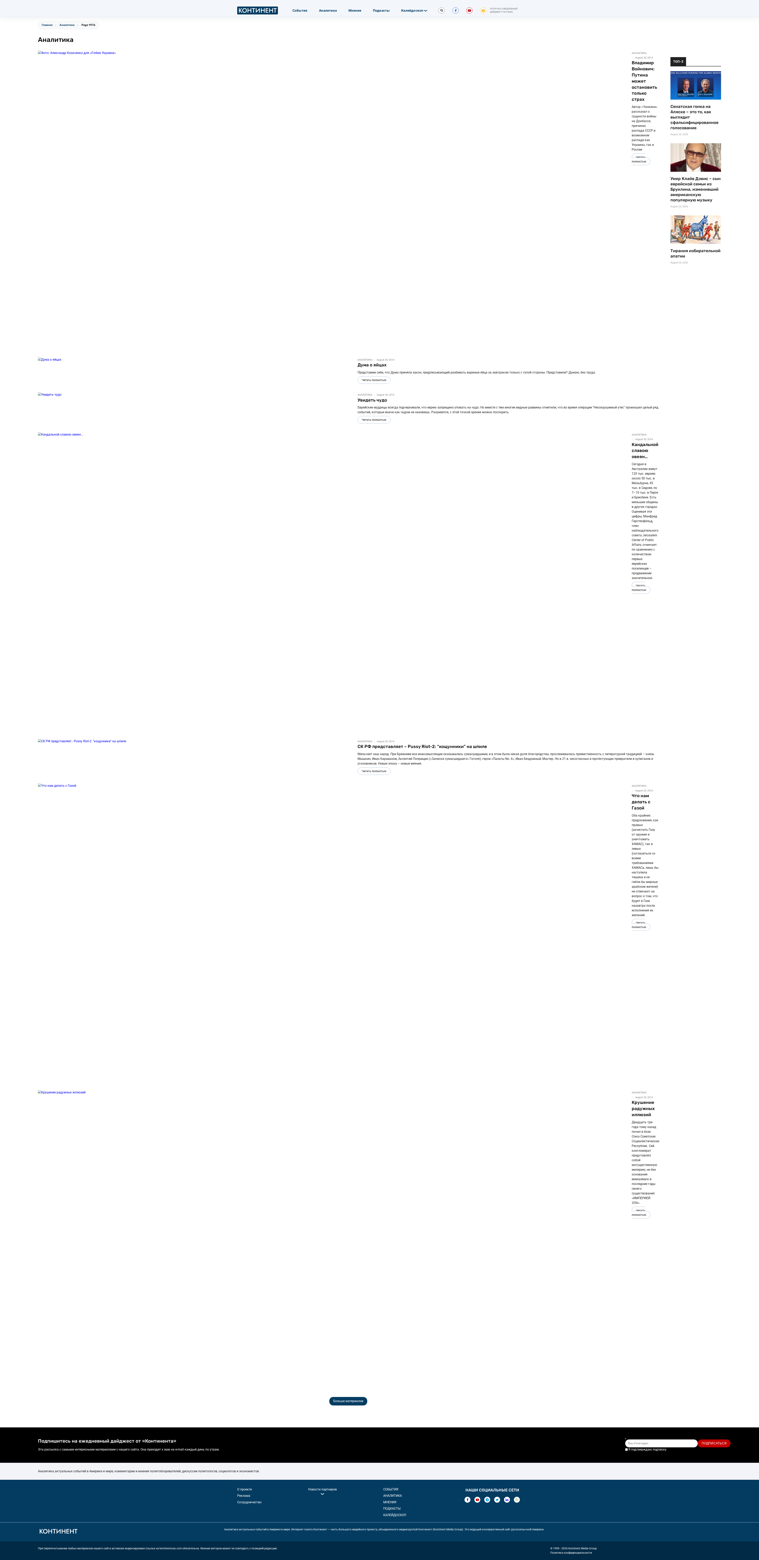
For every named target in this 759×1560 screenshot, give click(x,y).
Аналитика (328, 10)
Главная (47, 25)
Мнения (354, 10)
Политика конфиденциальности (571, 1552)
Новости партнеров (322, 1489)
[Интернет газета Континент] (58, 1531)
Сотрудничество (249, 1502)
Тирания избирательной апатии (695, 253)
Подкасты (381, 10)
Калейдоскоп (412, 10)
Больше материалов (348, 1401)
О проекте (244, 1489)
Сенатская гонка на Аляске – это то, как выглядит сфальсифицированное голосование (694, 117)
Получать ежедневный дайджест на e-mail (503, 10)
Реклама (243, 1496)
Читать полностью (639, 159)
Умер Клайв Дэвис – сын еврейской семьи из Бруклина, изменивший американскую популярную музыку (695, 189)
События (300, 10)
